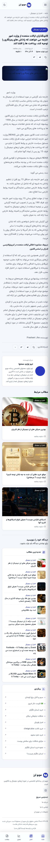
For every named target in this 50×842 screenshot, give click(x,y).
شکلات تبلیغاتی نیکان (24, 716)
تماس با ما (44, 807)
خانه (46, 13)
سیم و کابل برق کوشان (24, 697)
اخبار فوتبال (24, 722)
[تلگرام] (39, 57)
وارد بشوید (24, 543)
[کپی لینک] (45, 57)
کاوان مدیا (17, 828)
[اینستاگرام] (45, 790)
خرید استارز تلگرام (24, 709)
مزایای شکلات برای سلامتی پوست (24, 741)
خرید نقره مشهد (24, 735)
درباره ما (45, 802)
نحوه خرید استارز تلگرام (24, 747)
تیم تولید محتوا (42, 51)
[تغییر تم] (4, 4)
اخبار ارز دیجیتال (36, 13)
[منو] (45, 4)
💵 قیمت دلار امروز (24, 703)
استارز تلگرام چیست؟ (24, 753)
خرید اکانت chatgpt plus (24, 728)
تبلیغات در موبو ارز (41, 812)
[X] (34, 57)
